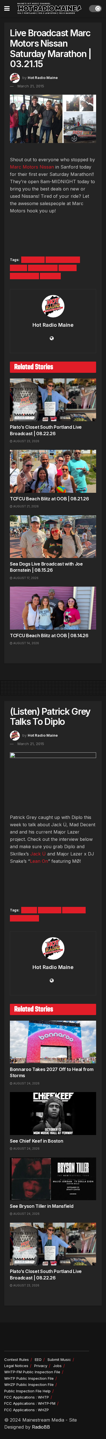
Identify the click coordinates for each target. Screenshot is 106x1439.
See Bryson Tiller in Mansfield (41, 1206)
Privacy (40, 1365)
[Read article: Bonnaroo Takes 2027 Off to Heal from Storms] (53, 1042)
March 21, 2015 (31, 86)
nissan (67, 268)
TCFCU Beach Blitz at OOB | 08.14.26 (49, 635)
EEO (38, 1359)
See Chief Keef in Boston (36, 1141)
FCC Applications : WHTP (26, 1397)
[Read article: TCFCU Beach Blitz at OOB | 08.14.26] (53, 608)
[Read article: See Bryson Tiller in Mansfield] (53, 1178)
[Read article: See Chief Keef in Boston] (53, 1113)
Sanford (50, 276)
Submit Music (59, 1359)
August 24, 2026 (26, 1083)
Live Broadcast (62, 260)
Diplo (29, 910)
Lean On (39, 861)
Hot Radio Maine (43, 77)
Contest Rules (16, 1359)
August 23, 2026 (25, 441)
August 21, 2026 (25, 506)
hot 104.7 (33, 260)
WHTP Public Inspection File (29, 1378)
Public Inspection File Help (27, 1391)
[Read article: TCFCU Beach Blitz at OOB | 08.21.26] (53, 471)
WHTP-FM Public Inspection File (32, 1372)
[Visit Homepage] (49, 8)
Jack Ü (38, 854)
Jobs (57, 1365)
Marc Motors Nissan (32, 167)
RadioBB (41, 1427)
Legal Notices (16, 1365)
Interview (74, 910)
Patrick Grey (24, 276)
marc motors (43, 268)
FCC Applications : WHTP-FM (29, 1403)
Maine (18, 268)
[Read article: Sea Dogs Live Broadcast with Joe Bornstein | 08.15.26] (53, 536)
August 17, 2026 (25, 578)
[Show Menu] (7, 8)
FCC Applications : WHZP (26, 1410)
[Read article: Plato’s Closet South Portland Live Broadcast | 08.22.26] (53, 399)
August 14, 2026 (25, 643)
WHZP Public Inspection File (29, 1384)
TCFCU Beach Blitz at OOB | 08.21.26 (49, 498)
